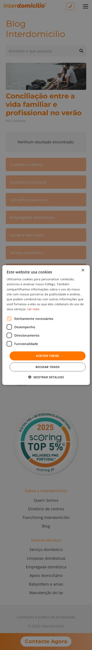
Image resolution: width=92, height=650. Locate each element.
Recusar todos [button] (47, 367)
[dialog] (46, 325)
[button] (46, 376)
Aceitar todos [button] (47, 356)
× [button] (82, 270)
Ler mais (33, 309)
